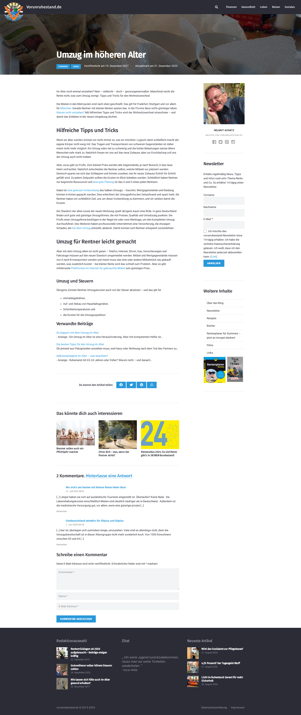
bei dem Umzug (81, 228)
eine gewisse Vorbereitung (83, 190)
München (65, 108)
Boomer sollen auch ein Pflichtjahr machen (70, 450)
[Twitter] (221, 142)
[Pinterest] (227, 142)
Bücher (211, 325)
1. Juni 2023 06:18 (75, 524)
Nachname (209, 207)
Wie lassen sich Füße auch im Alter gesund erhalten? (90, 681)
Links (210, 352)
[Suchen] (216, 7)
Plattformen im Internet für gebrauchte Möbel (98, 268)
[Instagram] (233, 142)
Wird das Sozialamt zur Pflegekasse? (222, 649)
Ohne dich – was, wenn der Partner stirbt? (114, 453)
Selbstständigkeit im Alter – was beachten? (82, 355)
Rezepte (211, 318)
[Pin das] (141, 385)
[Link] (13, 7)
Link (213, 256)
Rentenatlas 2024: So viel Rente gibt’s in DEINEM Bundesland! (159, 453)
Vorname (208, 195)
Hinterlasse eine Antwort (109, 475)
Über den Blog (215, 303)
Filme (210, 345)
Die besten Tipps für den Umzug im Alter (80, 344)
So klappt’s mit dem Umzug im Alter (77, 332)
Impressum (238, 707)
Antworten (61, 511)
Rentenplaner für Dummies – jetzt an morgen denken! (223, 335)
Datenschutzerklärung (214, 707)
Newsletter (213, 310)
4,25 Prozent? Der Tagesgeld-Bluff (220, 663)
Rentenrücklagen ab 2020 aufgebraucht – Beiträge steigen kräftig (89, 652)
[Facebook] (214, 142)
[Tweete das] (131, 385)
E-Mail (208, 219)
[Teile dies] (121, 385)
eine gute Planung (103, 181)
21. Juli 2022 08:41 (75, 491)
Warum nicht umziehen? (70, 112)
